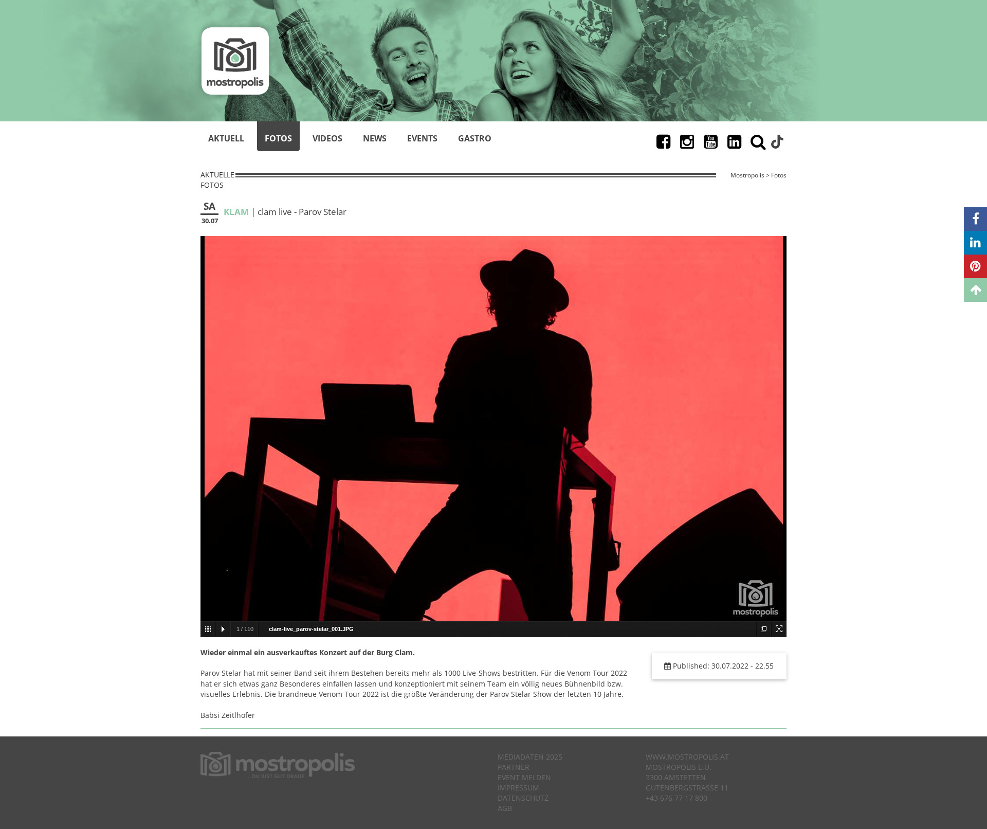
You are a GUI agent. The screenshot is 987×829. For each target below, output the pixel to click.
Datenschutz (523, 798)
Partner (513, 767)
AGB (505, 808)
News (375, 138)
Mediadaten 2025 (530, 757)
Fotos (278, 138)
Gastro (474, 138)
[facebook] (975, 219)
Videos (327, 138)
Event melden (524, 777)
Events (422, 138)
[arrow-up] (975, 290)
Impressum (518, 787)
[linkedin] (975, 243)
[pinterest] (975, 266)
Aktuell (226, 138)
